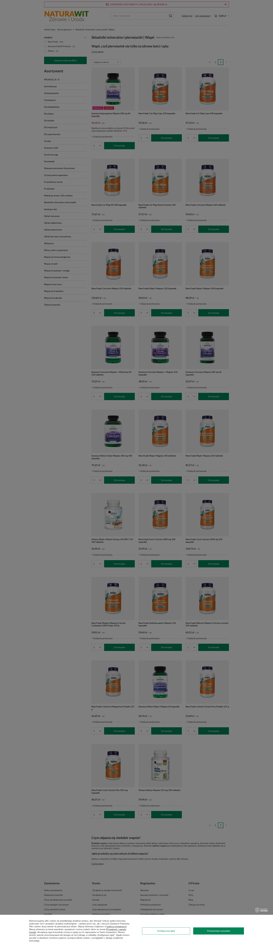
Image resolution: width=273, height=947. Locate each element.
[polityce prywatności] (117, 926)
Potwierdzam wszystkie (218, 930)
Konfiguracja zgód (166, 930)
